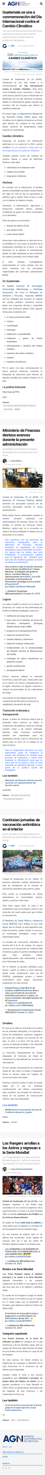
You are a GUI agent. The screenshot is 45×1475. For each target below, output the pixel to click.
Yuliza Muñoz (16, 461)
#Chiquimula (11, 1000)
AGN (12, 46)
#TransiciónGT (12, 584)
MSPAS (14, 1122)
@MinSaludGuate (24, 990)
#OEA (27, 576)
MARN (17, 409)
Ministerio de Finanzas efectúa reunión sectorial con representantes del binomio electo (23, 782)
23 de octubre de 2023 (13, 1173)
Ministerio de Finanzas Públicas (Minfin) (22, 500)
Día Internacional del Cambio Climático (19, 406)
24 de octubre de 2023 (26, 46)
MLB (13, 1420)
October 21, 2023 (25, 1012)
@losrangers (32, 1313)
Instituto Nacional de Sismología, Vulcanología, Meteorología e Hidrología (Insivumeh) (22, 289)
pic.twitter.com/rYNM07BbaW (19, 1005)
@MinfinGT (27, 569)
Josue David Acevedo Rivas (21, 1169)
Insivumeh (8, 409)
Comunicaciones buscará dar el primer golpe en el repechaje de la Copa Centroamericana (23, 1407)
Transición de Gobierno (13, 799)
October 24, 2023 (13, 1263)
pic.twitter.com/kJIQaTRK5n (18, 1321)
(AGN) (35, 879)
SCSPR (5, 1457)
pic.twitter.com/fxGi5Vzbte (18, 1256)
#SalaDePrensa (12, 988)
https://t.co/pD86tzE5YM (20, 1003)
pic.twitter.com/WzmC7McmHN (20, 586)
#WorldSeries (11, 1318)
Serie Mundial (23, 1420)
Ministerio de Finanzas (21, 795)
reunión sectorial (11, 519)
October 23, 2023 (31, 593)
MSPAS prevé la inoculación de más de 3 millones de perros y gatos (23, 1110)
